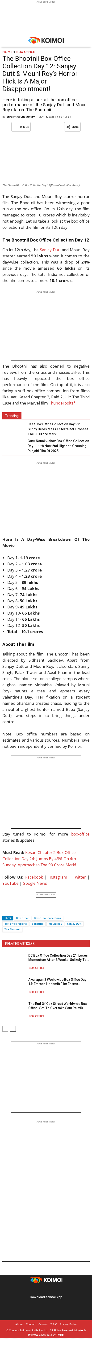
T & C (53, 1324)
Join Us (24, 126)
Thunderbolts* (62, 403)
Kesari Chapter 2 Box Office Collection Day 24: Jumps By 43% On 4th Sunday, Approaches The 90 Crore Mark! (39, 858)
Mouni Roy (55, 923)
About (19, 1324)
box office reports (15, 923)
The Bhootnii (12, 929)
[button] (72, 127)
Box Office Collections (47, 918)
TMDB (60, 1334)
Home (7, 51)
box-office (80, 834)
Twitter (79, 877)
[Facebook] (5, 909)
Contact (30, 1324)
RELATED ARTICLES (20, 944)
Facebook (34, 877)
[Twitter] (13, 909)
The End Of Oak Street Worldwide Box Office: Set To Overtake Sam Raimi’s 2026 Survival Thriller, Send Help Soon (57, 1006)
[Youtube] (59, 1289)
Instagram (58, 877)
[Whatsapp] (21, 909)
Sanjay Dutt (50, 249)
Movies (78, 1330)
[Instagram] (39, 1289)
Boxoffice (37, 923)
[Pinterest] (46, 1289)
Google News (35, 883)
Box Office (25, 51)
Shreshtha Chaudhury (21, 116)
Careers (42, 1324)
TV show (33, 1334)
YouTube (10, 883)
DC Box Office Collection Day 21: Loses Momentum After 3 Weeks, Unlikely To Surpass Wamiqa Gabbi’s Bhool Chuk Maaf (58, 958)
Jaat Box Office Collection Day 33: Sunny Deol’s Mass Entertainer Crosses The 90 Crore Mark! (58, 429)
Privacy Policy (68, 1324)
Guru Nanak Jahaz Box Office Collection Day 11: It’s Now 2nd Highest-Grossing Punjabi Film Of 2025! (58, 446)
